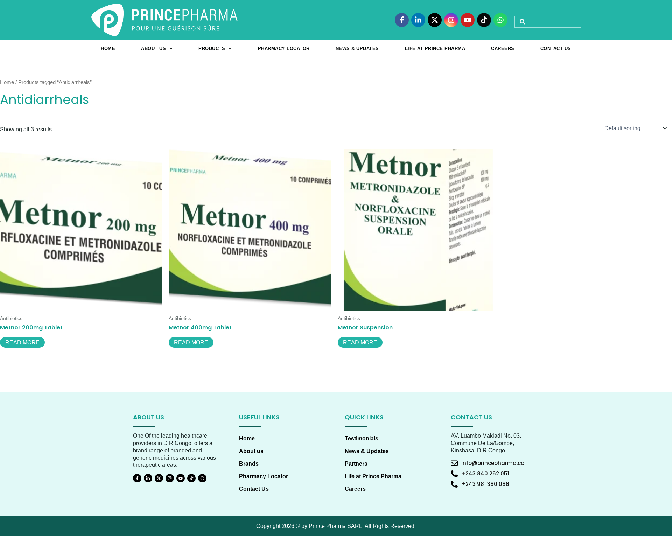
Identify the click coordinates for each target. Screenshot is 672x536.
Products (211, 48)
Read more (22, 343)
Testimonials (361, 438)
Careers (502, 48)
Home (108, 48)
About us (153, 48)
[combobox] (547, 22)
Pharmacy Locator (284, 48)
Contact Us (555, 48)
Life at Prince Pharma (435, 48)
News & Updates (357, 48)
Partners (356, 464)
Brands (249, 464)
